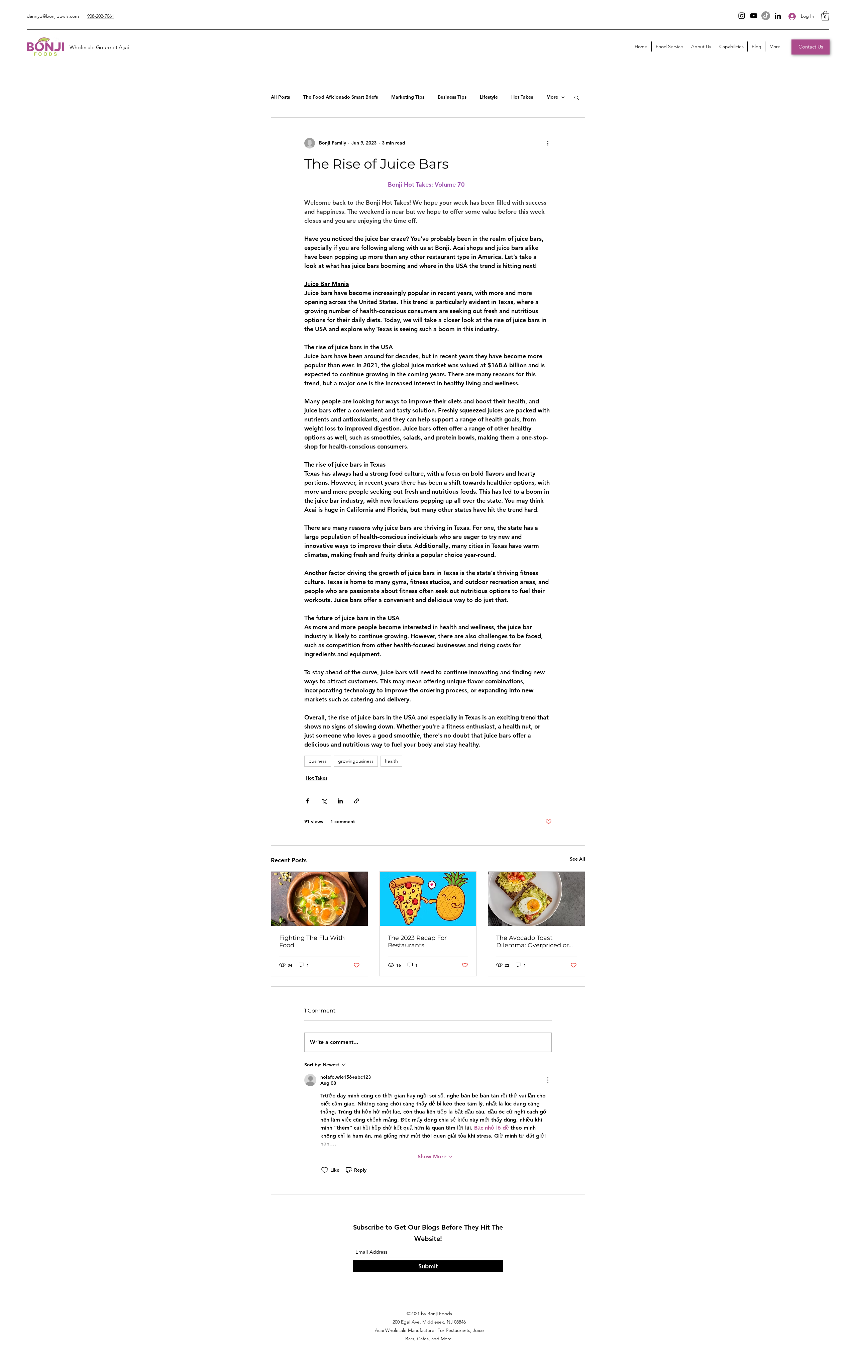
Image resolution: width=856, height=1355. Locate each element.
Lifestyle (489, 97)
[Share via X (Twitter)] (324, 801)
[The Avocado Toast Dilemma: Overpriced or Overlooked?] (536, 899)
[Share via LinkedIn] (340, 801)
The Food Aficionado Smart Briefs (340, 97)
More (552, 97)
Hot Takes (522, 97)
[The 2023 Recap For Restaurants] (428, 899)
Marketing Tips (407, 97)
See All (577, 859)
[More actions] (548, 143)
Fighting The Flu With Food (312, 941)
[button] (825, 16)
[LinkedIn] (777, 15)
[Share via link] (356, 801)
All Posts (280, 97)
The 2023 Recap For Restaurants (417, 941)
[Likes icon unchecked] (324, 1170)
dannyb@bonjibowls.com (53, 16)
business (318, 761)
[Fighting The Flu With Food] (319, 899)
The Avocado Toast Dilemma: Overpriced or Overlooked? (532, 941)
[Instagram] (741, 15)
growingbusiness (355, 761)
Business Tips (452, 97)
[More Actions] (548, 1080)
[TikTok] (765, 15)
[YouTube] (753, 15)
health (391, 761)
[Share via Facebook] (307, 801)
